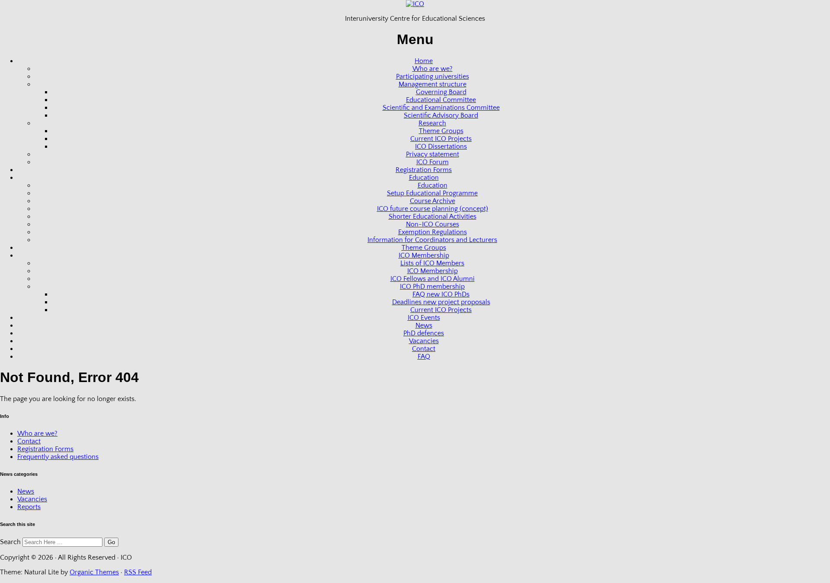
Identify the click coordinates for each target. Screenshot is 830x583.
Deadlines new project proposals (441, 302)
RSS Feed (138, 572)
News (423, 325)
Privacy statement (432, 154)
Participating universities (432, 76)
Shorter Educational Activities (432, 216)
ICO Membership (424, 255)
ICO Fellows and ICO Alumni (432, 279)
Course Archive (432, 201)
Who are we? (432, 69)
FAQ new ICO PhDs (440, 294)
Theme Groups (441, 131)
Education (424, 178)
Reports (29, 507)
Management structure (432, 84)
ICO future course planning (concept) (432, 209)
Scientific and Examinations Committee (441, 108)
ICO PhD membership (432, 286)
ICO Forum (432, 162)
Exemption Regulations (432, 232)
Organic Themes (94, 572)
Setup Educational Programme (432, 193)
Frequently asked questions (58, 457)
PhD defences (423, 333)
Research (432, 123)
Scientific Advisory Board (441, 115)
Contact (423, 349)
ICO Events (424, 318)
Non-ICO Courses (432, 224)
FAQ (424, 356)
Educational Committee (441, 100)
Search (10, 542)
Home (424, 61)
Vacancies (424, 341)
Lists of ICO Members (432, 263)
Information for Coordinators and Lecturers (432, 240)
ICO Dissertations (441, 146)
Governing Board (441, 92)
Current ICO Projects (441, 139)
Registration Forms (424, 170)
